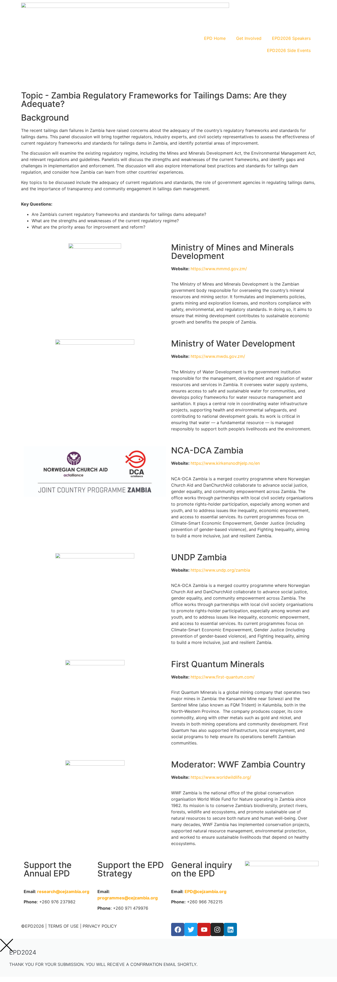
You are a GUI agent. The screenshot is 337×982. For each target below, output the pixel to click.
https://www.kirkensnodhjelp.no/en (225, 463)
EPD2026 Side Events (289, 50)
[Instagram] (217, 929)
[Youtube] (204, 929)
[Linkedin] (230, 929)
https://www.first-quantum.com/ (223, 677)
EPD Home (215, 38)
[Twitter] (190, 929)
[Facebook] (177, 929)
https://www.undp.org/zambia (220, 570)
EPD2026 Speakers (291, 38)
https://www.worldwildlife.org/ (221, 777)
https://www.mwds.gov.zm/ (218, 356)
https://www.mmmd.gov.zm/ (219, 268)
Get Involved (248, 38)
